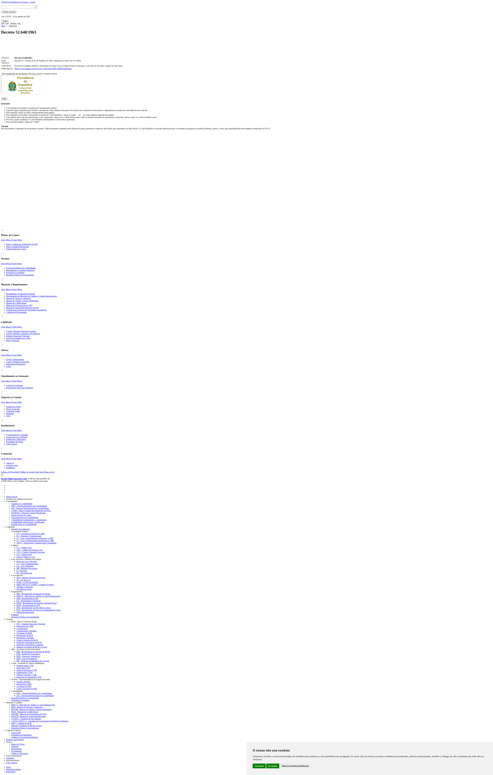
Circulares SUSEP (23, 686)
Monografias (16, 749)
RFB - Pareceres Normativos (28, 656)
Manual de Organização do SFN (19, 305)
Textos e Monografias (15, 359)
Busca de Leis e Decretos (26, 561)
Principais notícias (13, 769)
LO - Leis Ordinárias (24, 566)
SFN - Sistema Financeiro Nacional (30, 578)
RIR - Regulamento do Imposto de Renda (33, 594)
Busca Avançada (13, 409)
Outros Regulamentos (25, 612)
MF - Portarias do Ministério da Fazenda (32, 661)
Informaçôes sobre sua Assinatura (19, 388)
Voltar (4, 99)
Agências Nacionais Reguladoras (24, 737)
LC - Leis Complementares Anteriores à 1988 (34, 538)
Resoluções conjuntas (25, 638)
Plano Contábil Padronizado (17, 247)
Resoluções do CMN (25, 626)
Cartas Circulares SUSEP (26, 689)
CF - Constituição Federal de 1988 (30, 534)
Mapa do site (49, 472)
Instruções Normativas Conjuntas (29, 645)
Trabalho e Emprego (24, 587)
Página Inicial (11, 497)
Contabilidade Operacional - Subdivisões (27, 522)
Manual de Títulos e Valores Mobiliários (22, 301)
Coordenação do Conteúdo (17, 435)
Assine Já (10, 463)
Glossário (10, 758)
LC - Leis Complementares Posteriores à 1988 (35, 541)
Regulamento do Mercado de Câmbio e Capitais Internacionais (31, 296)
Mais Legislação (12, 341)
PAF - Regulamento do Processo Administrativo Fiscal (38, 610)
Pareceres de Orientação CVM (28, 677)
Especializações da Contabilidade (24, 517)
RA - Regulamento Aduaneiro (28, 601)
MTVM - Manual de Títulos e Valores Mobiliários (31, 709)
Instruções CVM (23, 668)
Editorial (14, 746)
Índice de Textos (18, 744)
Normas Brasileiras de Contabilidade (21, 268)
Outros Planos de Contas (16, 249)
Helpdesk (10, 413)
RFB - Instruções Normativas (28, 654)
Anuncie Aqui (12, 465)
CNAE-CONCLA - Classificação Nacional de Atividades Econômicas (39, 721)
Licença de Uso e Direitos (16, 437)
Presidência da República (21, 735)
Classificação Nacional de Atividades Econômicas (26, 310)
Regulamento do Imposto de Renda (20, 294)
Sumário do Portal (13, 407)
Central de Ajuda (13, 411)
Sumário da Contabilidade (21, 504)
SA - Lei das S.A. (23, 580)
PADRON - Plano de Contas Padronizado (28, 513)
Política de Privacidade (10, 472)
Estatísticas (10, 468)
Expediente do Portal (14, 442)
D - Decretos (21, 571)
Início (8, 767)
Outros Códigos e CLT (25, 557)
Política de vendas (27, 472)
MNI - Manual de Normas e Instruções (27, 707)
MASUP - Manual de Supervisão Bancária (28, 716)
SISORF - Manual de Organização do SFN (28, 714)
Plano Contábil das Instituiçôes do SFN (22, 244)
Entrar (5, 21)
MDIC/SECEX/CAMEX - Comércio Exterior (35, 585)
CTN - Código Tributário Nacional (30, 552)
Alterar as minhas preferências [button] (295, 766)
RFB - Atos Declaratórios (26, 659)
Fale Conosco (11, 444)
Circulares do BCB (24, 633)
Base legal (39, 472)
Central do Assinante (14, 385)
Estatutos (15, 615)
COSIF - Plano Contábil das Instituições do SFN (31, 511)
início (3, 26)
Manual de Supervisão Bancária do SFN (22, 308)
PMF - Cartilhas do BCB (21, 723)
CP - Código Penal (24, 554)
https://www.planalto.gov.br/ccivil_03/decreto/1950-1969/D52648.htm (43, 69)
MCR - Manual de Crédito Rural (24, 712)
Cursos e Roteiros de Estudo (17, 362)
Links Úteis (16, 733)
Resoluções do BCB (24, 635)
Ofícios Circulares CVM (26, 675)
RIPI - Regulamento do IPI (27, 598)
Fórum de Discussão (19, 753)
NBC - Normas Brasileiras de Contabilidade (29, 506)
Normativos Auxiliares (15, 273)
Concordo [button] (259, 766)
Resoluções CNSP (23, 684)
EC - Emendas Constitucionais (28, 536)
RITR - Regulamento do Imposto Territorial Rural (36, 603)
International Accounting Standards (20, 270)
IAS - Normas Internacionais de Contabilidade (30, 508)
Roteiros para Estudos (15, 740)
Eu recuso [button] (272, 766)
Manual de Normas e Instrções (18, 298)
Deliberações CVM (24, 672)
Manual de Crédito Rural (16, 303)
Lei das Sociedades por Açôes (18, 338)
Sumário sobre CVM (24, 665)
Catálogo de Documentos (16, 312)
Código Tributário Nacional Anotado (21, 331)
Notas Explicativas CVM (26, 670)
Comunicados (22, 628)
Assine (8, 12)
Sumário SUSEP (23, 682)
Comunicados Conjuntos (26, 631)
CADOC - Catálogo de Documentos (26, 719)
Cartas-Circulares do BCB (27, 640)
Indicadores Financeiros (15, 364)
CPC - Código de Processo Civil (29, 550)
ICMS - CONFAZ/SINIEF (27, 582)
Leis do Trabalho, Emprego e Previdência (23, 334)
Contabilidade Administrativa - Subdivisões (28, 520)
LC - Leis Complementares (27, 564)
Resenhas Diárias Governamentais (20, 275)
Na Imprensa (16, 751)
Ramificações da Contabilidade (23, 524)
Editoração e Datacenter (16, 439)
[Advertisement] (47, 48)
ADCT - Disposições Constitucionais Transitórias (36, 543)
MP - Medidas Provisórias (26, 568)
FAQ (8, 416)
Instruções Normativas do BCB (29, 642)
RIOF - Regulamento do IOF (28, 605)
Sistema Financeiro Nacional (17, 336)
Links (8, 366)
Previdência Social (23, 589)
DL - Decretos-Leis (24, 573)
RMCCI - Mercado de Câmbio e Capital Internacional (38, 596)
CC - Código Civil (23, 548)
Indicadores (11, 772)
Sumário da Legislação (20, 529)
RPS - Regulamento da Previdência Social (33, 608)
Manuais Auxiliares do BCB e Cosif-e (31, 647)
